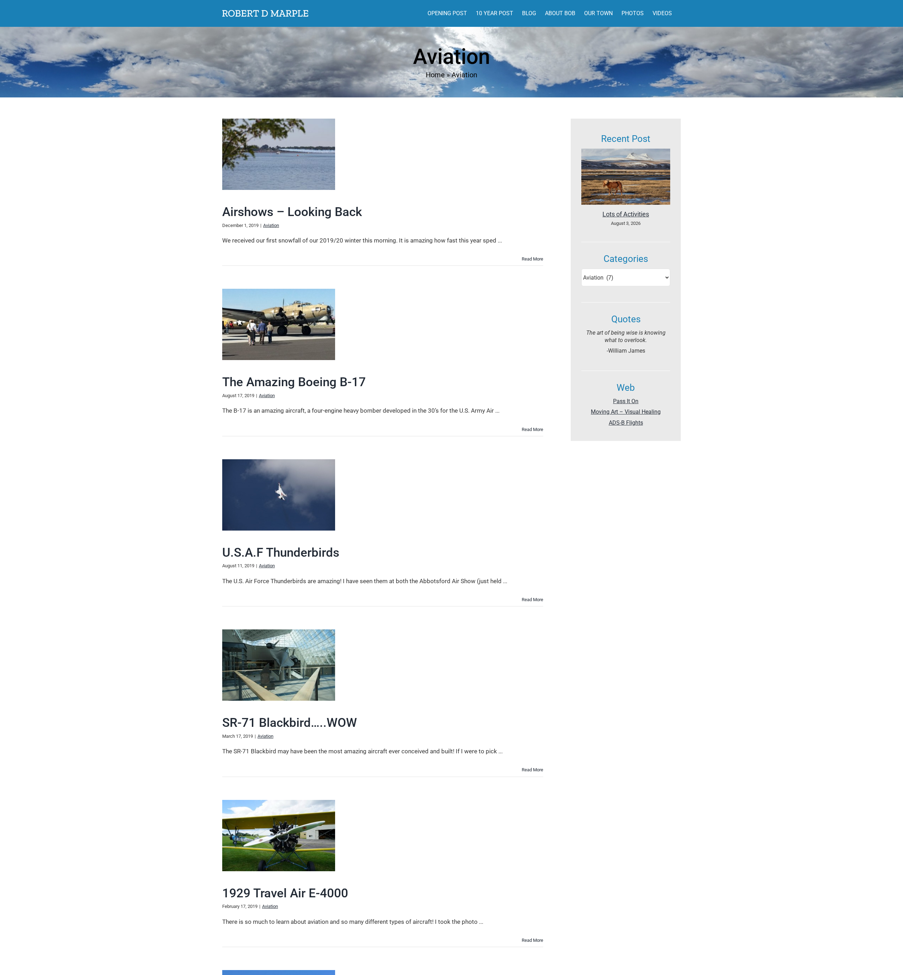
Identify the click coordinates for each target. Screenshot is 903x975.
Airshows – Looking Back (292, 212)
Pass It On (625, 401)
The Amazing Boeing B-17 (294, 382)
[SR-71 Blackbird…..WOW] (278, 665)
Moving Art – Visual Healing (626, 411)
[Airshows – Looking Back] (278, 154)
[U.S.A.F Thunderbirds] (278, 495)
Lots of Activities (625, 214)
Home (435, 75)
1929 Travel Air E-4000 (285, 893)
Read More (532, 259)
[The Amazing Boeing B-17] (278, 324)
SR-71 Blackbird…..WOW (289, 723)
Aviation (271, 225)
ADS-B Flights (626, 422)
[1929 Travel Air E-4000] (278, 835)
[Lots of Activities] (625, 177)
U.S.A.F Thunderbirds (280, 552)
